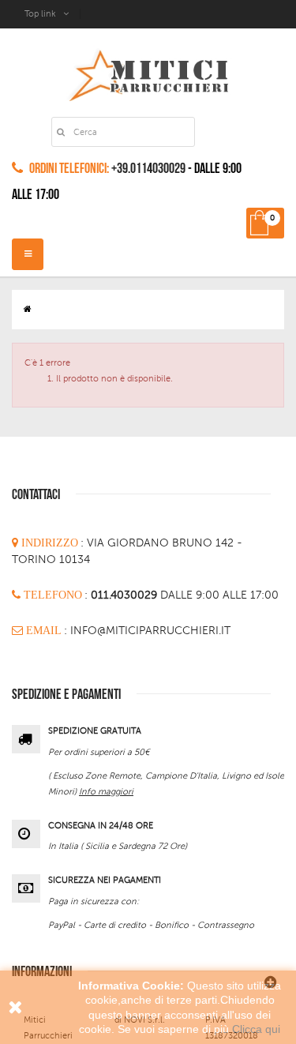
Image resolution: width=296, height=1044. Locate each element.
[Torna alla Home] (28, 309)
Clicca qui (256, 1029)
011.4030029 (125, 595)
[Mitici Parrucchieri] (148, 72)
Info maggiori (106, 792)
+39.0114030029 (148, 168)
